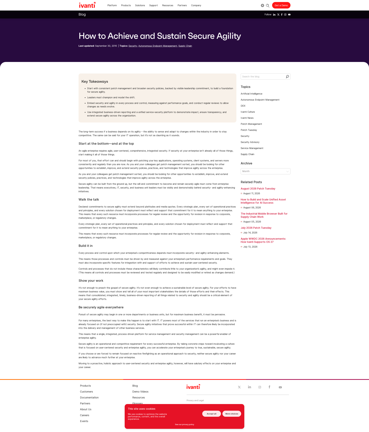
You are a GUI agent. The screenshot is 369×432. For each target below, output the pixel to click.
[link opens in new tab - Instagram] (259, 387)
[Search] (267, 5)
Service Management (252, 148)
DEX (243, 105)
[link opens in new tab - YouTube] (280, 387)
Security (133, 45)
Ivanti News (247, 117)
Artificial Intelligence (251, 93)
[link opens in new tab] (274, 14)
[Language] (262, 5)
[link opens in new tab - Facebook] (269, 387)
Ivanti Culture (248, 111)
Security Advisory (250, 142)
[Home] (87, 5)
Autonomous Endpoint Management (157, 45)
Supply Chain (185, 45)
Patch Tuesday (249, 130)
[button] (265, 171)
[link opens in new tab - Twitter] (239, 387)
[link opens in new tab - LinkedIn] (249, 387)
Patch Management (251, 123)
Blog (82, 14)
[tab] (112, 6)
